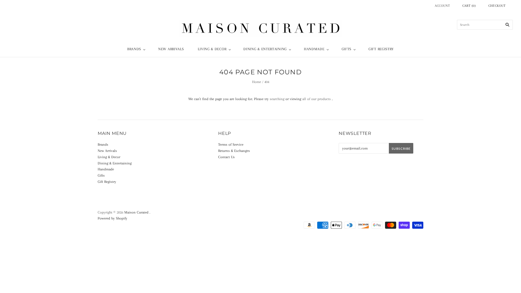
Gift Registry (381, 49)
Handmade (314, 49)
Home (256, 82)
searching (277, 99)
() (469, 6)
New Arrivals (171, 49)
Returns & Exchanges (234, 151)
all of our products (316, 99)
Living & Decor (212, 49)
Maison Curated (136, 212)
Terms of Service (230, 144)
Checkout (497, 6)
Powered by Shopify (112, 218)
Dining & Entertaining (265, 49)
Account (442, 6)
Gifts (347, 49)
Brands (134, 49)
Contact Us (226, 157)
